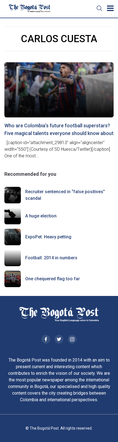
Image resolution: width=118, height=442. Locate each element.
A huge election (41, 216)
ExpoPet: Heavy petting (48, 236)
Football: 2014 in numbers (51, 257)
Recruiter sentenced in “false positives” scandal (65, 195)
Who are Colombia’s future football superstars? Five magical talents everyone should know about (59, 129)
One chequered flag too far (52, 278)
